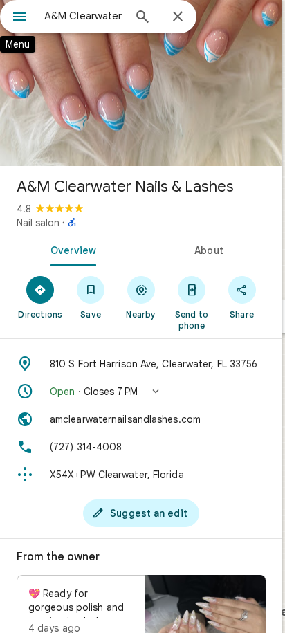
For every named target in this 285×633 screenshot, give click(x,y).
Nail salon (38, 223)
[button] (141, 391)
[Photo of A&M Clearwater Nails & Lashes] (141, 83)
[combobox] (83, 16)
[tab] (70, 249)
